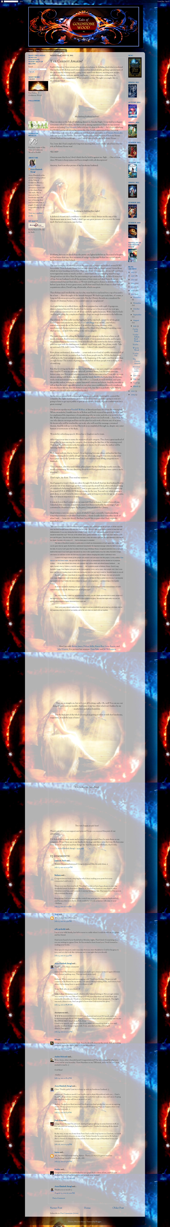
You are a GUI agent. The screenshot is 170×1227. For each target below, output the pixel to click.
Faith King (59, 1120)
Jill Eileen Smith (63, 560)
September (137, 315)
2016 (133, 276)
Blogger (98, 1222)
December (137, 297)
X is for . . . (137, 344)
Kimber (57, 1169)
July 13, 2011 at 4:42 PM (63, 955)
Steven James (77, 646)
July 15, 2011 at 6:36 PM (63, 1112)
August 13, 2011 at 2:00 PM (65, 1193)
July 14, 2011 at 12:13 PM (63, 1032)
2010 (133, 391)
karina (57, 1152)
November (137, 303)
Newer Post (56, 1208)
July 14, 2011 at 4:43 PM (63, 1049)
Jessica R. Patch (60, 861)
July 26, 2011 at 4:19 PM (63, 1144)
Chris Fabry (95, 649)
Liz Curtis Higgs (88, 322)
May (135, 379)
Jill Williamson (109, 649)
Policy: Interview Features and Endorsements (50, 50)
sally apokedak (60, 929)
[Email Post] (89, 848)
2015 (133, 280)
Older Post (118, 1208)
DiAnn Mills (88, 646)
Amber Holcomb (61, 1057)
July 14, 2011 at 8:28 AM (63, 1005)
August (136, 320)
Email (30, 67)
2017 (133, 272)
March (136, 386)
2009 (133, 395)
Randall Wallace (78, 409)
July (135, 326)
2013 (133, 287)
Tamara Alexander (114, 133)
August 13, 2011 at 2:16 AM (65, 1178)
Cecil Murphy (71, 127)
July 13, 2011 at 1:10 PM (63, 907)
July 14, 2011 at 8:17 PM (63, 1078)
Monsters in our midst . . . (137, 369)
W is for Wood (136, 349)
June (135, 375)
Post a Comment (59, 1198)
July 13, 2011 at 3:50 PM (63, 921)
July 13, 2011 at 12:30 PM (64, 867)
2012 (133, 290)
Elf (56, 1039)
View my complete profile (35, 214)
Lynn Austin (110, 646)
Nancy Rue (99, 646)
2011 (133, 294)
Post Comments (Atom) (69, 1213)
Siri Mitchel (99, 377)
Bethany (58, 875)
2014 (133, 283)
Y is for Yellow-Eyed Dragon (136, 338)
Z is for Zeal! (135, 330)
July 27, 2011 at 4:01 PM (63, 1161)
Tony (57, 914)
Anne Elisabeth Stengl (63, 963)
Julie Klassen (63, 649)
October (136, 309)
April (135, 383)
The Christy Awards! (136, 361)
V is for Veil (135, 354)
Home (31, 50)
